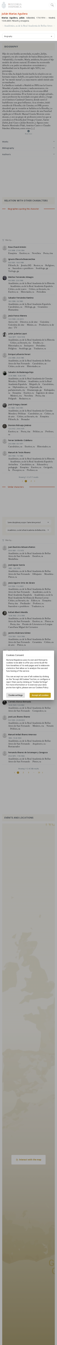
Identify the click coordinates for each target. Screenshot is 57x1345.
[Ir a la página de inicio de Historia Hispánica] (13, 4)
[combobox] (28, 36)
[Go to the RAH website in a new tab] (4, 4)
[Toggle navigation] (52, 5)
